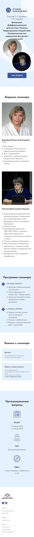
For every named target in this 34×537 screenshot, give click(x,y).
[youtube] (6, 503)
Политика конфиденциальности (8, 510)
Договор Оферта (5, 513)
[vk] (3, 503)
